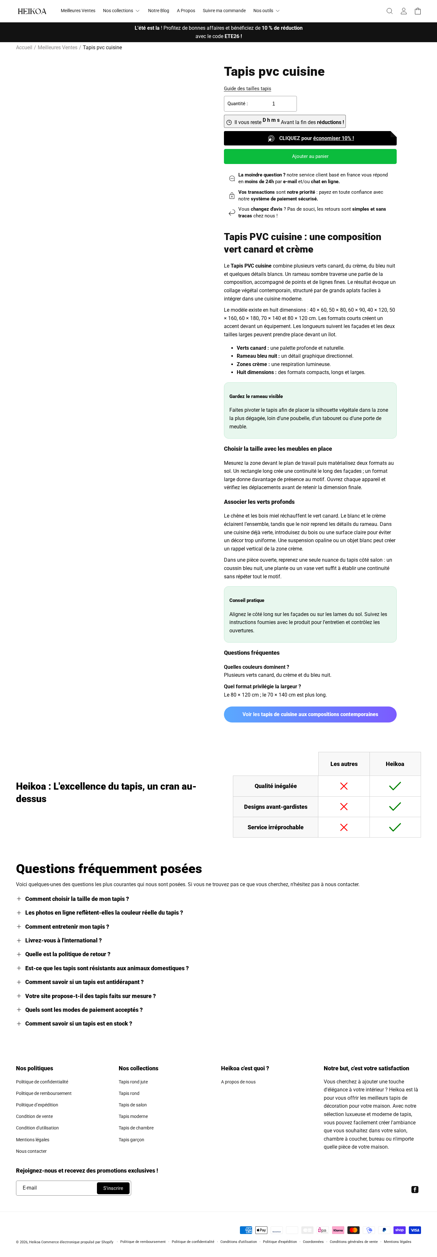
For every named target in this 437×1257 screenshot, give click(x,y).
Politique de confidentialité (42, 1081)
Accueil (24, 47)
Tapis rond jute (133, 1081)
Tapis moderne (133, 1116)
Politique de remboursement (44, 1093)
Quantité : (237, 103)
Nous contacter (31, 1151)
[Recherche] (390, 11)
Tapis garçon (131, 1139)
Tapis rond (129, 1093)
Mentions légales (32, 1139)
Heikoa (34, 1242)
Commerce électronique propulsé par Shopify (77, 1242)
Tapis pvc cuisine (102, 47)
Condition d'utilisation (37, 1127)
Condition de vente (34, 1116)
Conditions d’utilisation (238, 1242)
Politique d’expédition (37, 1104)
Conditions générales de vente (354, 1242)
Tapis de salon (133, 1104)
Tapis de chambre (136, 1127)
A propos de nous (238, 1081)
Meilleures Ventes (57, 47)
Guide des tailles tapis (247, 88)
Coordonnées (313, 1242)
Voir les (310, 714)
